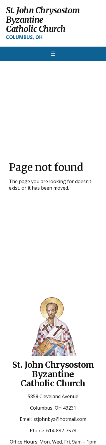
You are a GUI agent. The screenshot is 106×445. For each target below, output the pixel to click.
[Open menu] (53, 53)
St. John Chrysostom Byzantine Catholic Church (43, 19)
